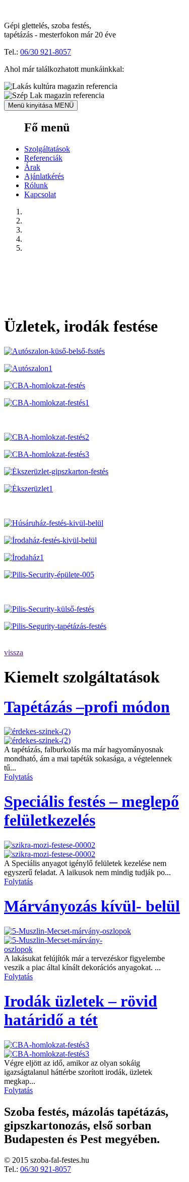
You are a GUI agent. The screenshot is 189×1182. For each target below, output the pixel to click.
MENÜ (41, 105)
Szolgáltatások (47, 149)
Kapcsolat (40, 194)
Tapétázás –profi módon (87, 707)
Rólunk (36, 185)
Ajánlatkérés (44, 176)
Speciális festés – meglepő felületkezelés (91, 810)
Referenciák (43, 158)
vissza (13, 652)
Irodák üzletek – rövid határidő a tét (80, 1010)
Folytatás (18, 776)
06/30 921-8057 (45, 52)
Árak (32, 167)
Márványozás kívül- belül (92, 906)
